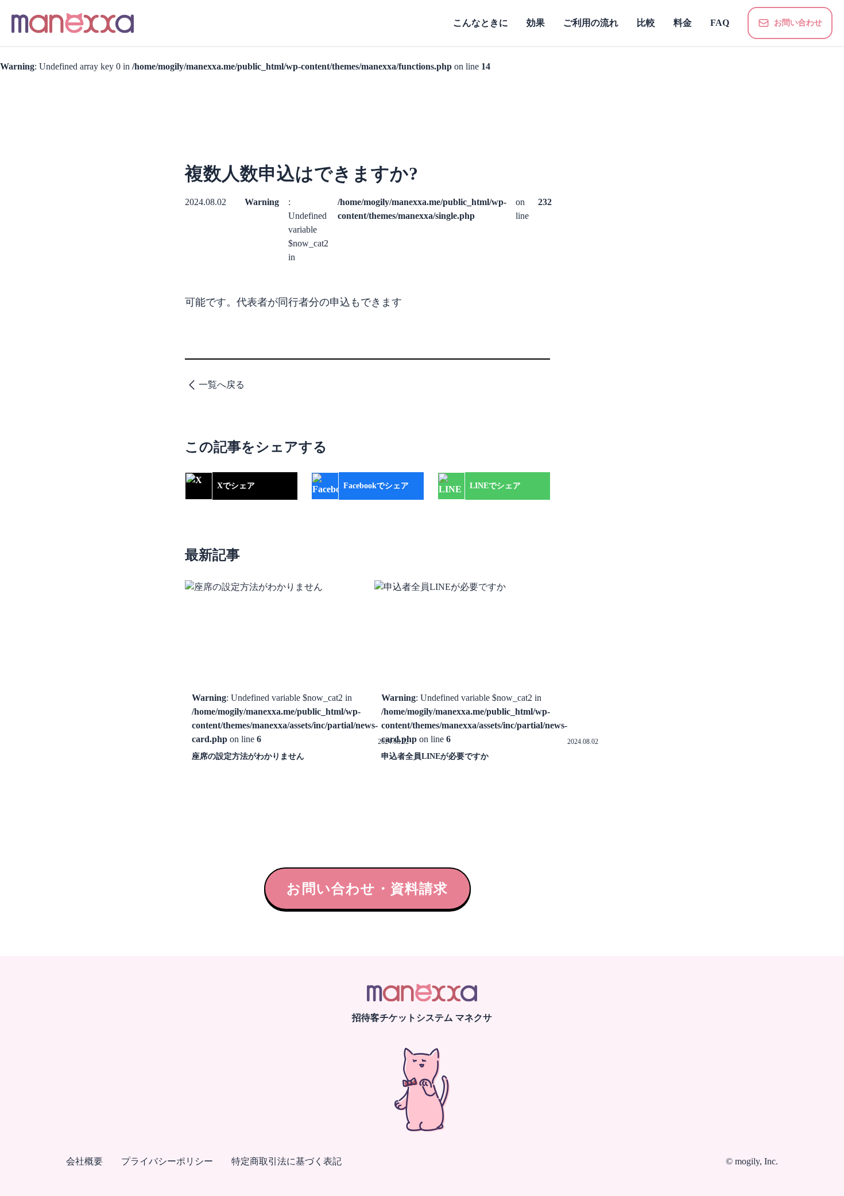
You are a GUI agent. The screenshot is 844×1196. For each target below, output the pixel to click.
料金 (682, 23)
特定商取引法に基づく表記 (286, 1161)
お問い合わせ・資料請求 (367, 888)
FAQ (719, 23)
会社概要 (84, 1161)
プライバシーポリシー (167, 1161)
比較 (646, 23)
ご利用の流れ (590, 23)
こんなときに (480, 23)
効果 (535, 23)
